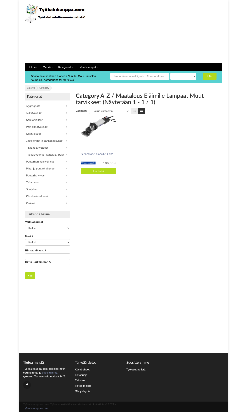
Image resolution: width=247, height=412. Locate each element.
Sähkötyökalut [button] (34, 119)
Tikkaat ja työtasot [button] (37, 147)
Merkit (29, 236)
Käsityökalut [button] (33, 133)
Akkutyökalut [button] (33, 112)
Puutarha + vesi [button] (35, 175)
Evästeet (80, 380)
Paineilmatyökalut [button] (36, 126)
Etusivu (33, 67)
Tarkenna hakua (38, 214)
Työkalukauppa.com (35, 408)
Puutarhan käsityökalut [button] (40, 161)
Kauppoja (36, 79)
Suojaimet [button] (32, 189)
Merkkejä (68, 79)
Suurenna (97, 127)
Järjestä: (81, 110)
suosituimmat (50, 372)
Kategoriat (65, 67)
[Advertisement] (186, 31)
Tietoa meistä (83, 385)
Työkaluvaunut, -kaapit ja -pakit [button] (45, 154)
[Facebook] (27, 384)
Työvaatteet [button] (33, 182)
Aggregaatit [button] (33, 105)
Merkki (47, 67)
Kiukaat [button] (30, 203)
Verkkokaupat (34, 221)
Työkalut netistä (135, 369)
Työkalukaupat (87, 67)
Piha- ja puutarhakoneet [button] (40, 168)
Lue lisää (98, 171)
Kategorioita (51, 79)
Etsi (209, 76)
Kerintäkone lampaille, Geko (97, 154)
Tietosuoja (81, 374)
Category (44, 88)
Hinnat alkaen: (34, 250)
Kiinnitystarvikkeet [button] (37, 196)
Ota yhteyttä (82, 391)
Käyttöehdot (82, 369)
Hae (30, 275)
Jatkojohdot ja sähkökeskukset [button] (44, 140)
